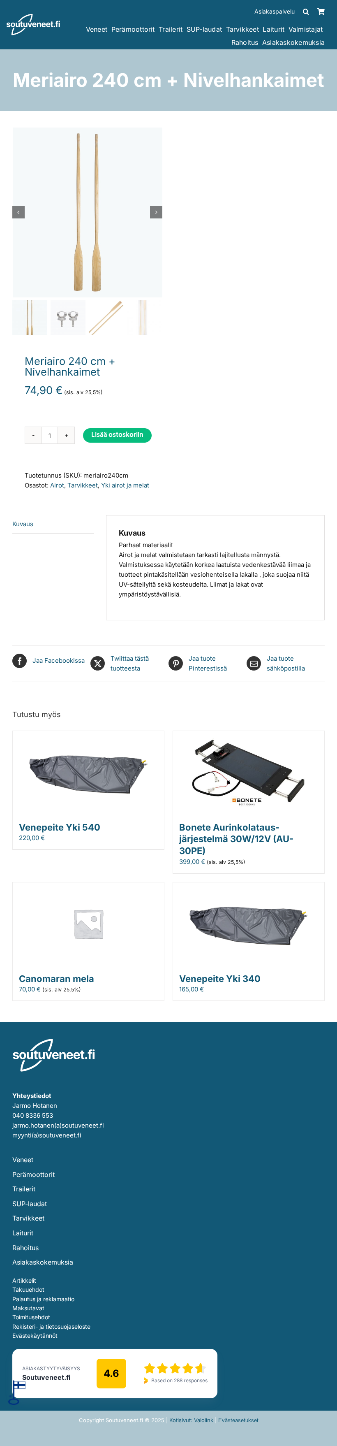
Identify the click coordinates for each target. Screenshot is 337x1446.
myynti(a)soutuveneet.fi (46, 1135)
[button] (306, 11)
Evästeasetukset (238, 1420)
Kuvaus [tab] (22, 524)
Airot (57, 485)
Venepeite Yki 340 (220, 978)
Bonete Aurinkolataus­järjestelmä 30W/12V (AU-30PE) (236, 839)
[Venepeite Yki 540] (88, 736)
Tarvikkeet (82, 485)
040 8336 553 (32, 1115)
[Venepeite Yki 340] (248, 887)
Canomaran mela (56, 978)
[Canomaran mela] (88, 887)
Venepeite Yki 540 (59, 827)
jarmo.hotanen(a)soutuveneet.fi (58, 1125)
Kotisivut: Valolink (191, 1420)
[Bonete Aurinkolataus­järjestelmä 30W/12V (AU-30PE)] (248, 736)
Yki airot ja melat (125, 485)
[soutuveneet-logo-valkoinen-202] (33, 17)
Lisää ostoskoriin (117, 435)
